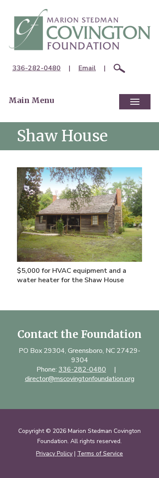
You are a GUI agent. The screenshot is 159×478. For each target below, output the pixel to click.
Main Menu (31, 100)
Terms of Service (100, 453)
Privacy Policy (54, 453)
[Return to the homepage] (79, 30)
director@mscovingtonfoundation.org (79, 379)
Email (87, 68)
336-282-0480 (36, 68)
